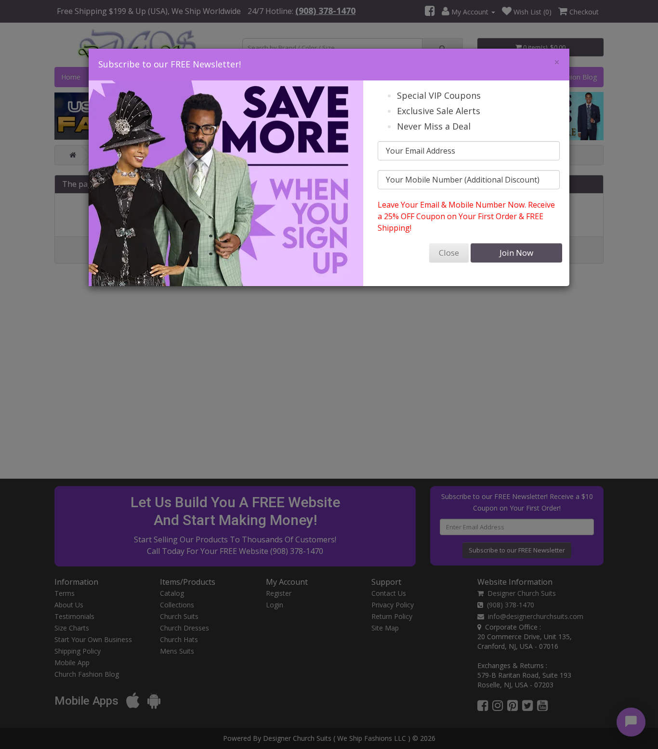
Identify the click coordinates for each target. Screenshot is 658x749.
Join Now (516, 252)
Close (449, 252)
